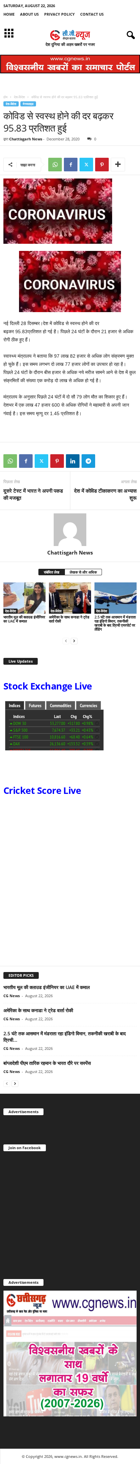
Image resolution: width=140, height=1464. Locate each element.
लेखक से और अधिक (83, 572)
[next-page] (74, 640)
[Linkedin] (73, 461)
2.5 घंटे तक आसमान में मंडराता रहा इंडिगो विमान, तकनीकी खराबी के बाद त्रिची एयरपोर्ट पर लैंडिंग (115, 623)
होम (5, 97)
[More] (118, 164)
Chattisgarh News (25, 138)
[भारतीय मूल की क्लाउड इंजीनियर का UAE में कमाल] (24, 598)
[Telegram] (88, 461)
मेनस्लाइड (28, 104)
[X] (86, 164)
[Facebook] (70, 164)
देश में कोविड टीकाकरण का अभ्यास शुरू (105, 494)
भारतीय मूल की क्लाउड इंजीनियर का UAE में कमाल (24, 619)
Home (9, 14)
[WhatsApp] (55, 164)
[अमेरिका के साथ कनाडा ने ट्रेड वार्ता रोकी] (70, 598)
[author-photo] (70, 529)
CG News (11, 995)
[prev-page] (66, 640)
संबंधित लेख (51, 572)
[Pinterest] (102, 164)
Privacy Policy (59, 14)
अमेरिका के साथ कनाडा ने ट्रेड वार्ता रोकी (69, 619)
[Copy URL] (104, 461)
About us (29, 14)
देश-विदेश (19, 97)
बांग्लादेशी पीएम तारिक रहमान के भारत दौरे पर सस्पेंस (47, 1063)
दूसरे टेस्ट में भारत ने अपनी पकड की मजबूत (33, 494)
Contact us (92, 14)
